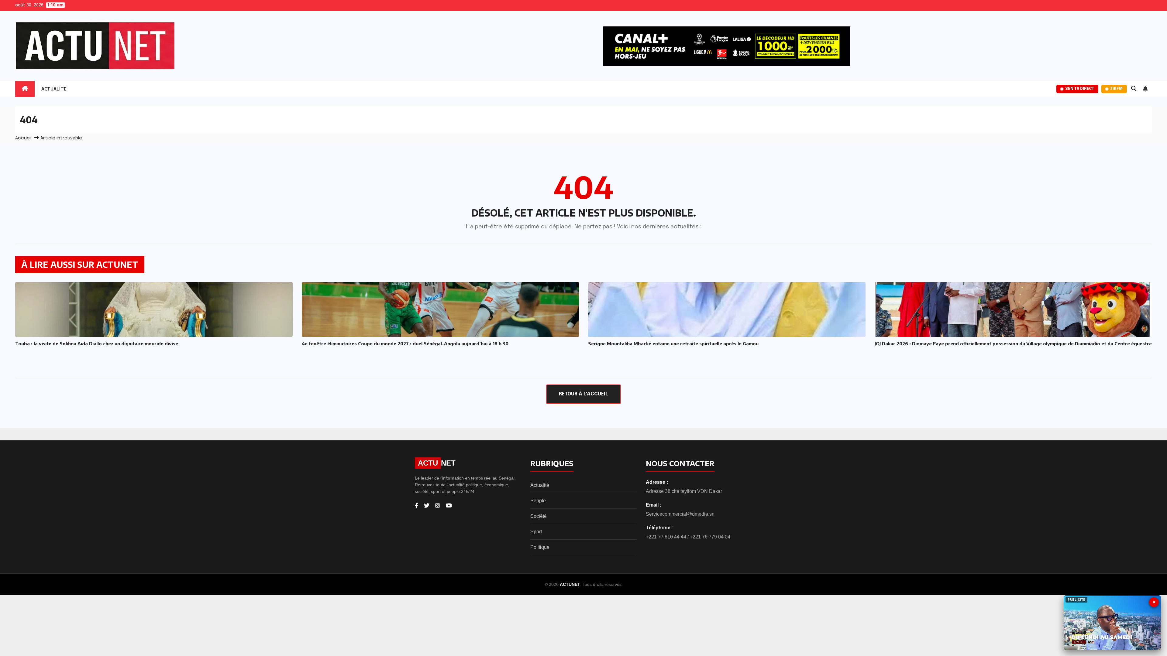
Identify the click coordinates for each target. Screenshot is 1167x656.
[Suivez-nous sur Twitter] (426, 506)
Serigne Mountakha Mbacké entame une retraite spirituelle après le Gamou (673, 343)
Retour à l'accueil (583, 394)
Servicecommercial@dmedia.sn (680, 514)
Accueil (23, 138)
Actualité (539, 485)
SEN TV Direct (1079, 89)
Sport (536, 531)
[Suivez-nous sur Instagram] (437, 506)
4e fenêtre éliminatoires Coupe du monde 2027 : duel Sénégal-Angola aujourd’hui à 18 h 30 (405, 343)
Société (538, 516)
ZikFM (1116, 89)
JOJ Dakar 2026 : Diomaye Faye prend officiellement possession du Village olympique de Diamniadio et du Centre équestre (1013, 343)
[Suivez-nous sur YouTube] (449, 506)
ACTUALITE (54, 88)
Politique (539, 547)
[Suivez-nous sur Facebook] (416, 506)
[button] (1134, 89)
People (538, 500)
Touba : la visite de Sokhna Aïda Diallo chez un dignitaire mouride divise (96, 343)
